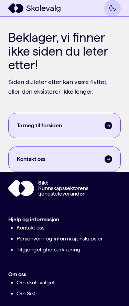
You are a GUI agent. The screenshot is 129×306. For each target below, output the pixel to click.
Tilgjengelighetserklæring (48, 249)
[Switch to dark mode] (112, 8)
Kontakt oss (30, 228)
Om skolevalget (36, 282)
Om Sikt (26, 293)
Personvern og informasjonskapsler (60, 239)
